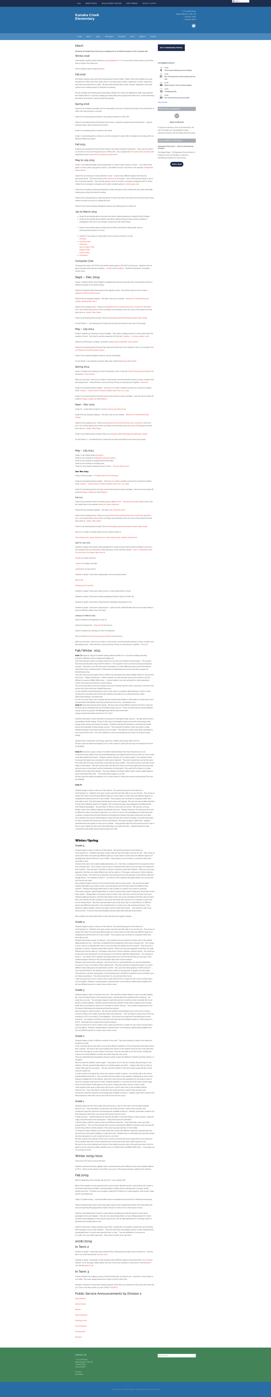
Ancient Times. (102, 1254)
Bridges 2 (104, 399)
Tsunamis (78, 563)
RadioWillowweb (145, 550)
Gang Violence (80, 1298)
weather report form (114, 391)
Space (94, 307)
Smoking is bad (81, 1321)
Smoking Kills (80, 1332)
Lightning (78, 569)
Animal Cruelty (80, 1304)
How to (135, 550)
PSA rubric (83, 244)
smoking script (84, 242)
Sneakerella (148, 168)
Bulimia (78, 1309)
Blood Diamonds (81, 1315)
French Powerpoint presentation (139, 371)
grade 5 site (89, 1265)
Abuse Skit (79, 580)
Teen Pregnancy (81, 1326)
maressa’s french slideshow (108, 504)
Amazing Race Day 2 (89, 301)
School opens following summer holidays (178, 70)
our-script (125, 391)
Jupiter (88, 312)
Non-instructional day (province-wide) (177, 98)
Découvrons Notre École (117, 409)
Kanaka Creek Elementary (87, 17)
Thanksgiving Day (170, 91)
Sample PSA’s (84, 250)
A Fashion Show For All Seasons (106, 476)
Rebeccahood (80, 170)
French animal (89, 374)
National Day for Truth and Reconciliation (178, 85)
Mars (94, 312)
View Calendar (162, 102)
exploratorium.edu (111, 307)
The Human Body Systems (141, 152)
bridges (84, 399)
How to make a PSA (86, 247)
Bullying (101, 69)
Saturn (98, 312)
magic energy (142, 318)
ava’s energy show (82, 537)
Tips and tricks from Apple (85, 552)
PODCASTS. (113, 1287)
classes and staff (113, 179)
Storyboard (83, 255)
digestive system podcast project (87, 293)
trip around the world (117, 510)
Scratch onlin (117, 342)
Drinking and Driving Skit (84, 585)
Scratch (109, 268)
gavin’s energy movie (97, 537)
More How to (100, 552)
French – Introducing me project (127, 502)
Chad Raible (79, 1374)
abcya (125, 361)
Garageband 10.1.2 (115, 60)
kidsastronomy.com (126, 307)
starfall (133, 361)
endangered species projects (104, 458)
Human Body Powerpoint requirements (103, 155)
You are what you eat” (121, 466)
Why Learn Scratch (131, 342)
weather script (144, 336)
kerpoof (100, 455)
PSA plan (82, 239)
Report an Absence (177, 122)
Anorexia (78, 1337)
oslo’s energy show (113, 537)
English (236, 1)
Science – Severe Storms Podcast (93, 391)
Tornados (78, 558)
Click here (97, 625)
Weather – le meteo (131, 336)
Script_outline (84, 253)
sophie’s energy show (129, 537)
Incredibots (119, 268)
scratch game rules (132, 184)
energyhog (114, 318)
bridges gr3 (92, 399)
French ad (144, 382)
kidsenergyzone (128, 318)
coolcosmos (139, 307)
